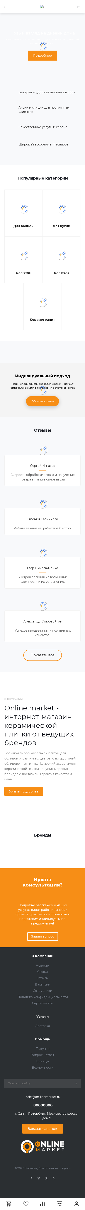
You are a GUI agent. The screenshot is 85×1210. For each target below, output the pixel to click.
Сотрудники (42, 991)
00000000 (43, 1105)
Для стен (23, 272)
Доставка (42, 1026)
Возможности (42, 1068)
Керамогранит (42, 319)
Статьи (42, 972)
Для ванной (23, 226)
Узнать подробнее (24, 791)
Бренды (42, 1061)
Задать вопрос (42, 936)
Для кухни (61, 226)
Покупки (42, 1049)
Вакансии (42, 984)
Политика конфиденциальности (42, 997)
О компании (42, 956)
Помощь (42, 1039)
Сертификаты (42, 1003)
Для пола (61, 272)
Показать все (42, 655)
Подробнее (42, 56)
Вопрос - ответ (42, 1055)
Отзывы (42, 978)
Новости (42, 965)
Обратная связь (42, 401)
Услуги (42, 1016)
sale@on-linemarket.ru (43, 1097)
